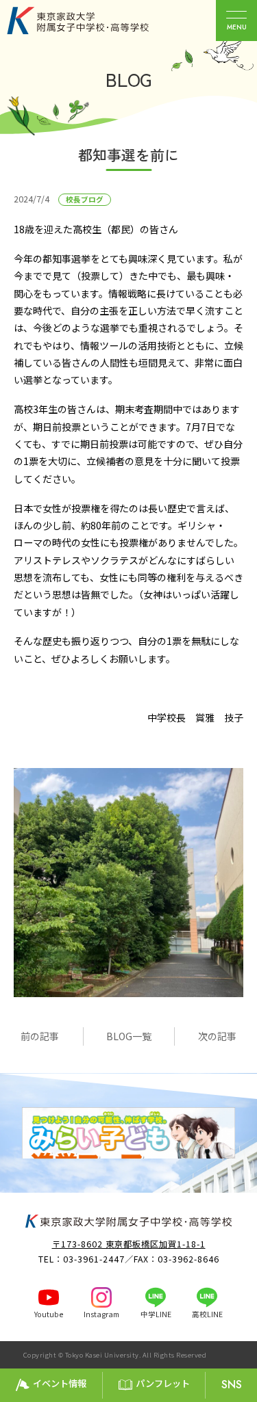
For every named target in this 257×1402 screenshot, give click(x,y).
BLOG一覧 (128, 1036)
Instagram (101, 1314)
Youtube (48, 1314)
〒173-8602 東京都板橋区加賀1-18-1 (129, 1244)
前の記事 (40, 1036)
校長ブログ (84, 199)
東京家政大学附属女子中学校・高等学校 (93, 20)
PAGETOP (243, 1355)
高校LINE (207, 1314)
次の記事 (217, 1036)
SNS (231, 1384)
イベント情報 (59, 1383)
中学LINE (155, 1314)
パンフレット (163, 1383)
